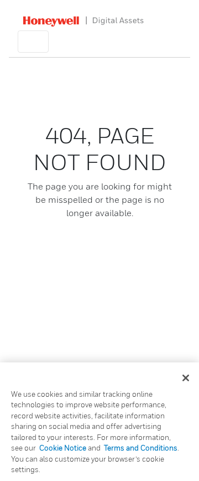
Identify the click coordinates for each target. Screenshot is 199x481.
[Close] (186, 378)
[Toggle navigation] (33, 41)
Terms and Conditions (140, 447)
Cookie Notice (62, 447)
